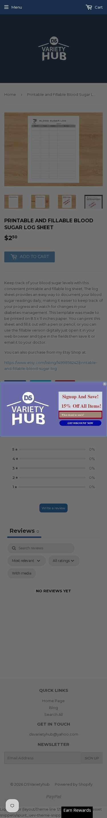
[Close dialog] (104, 384)
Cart (98, 7)
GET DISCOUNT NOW (80, 423)
